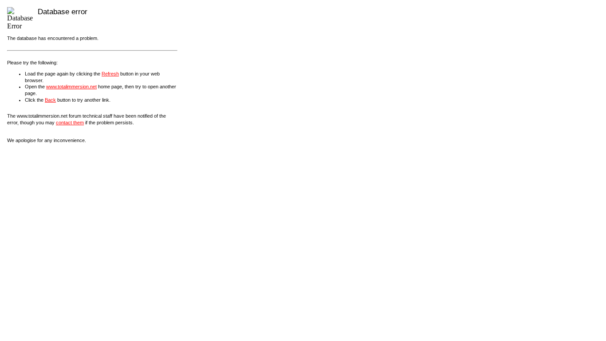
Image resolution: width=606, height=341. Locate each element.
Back (50, 100)
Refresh (110, 73)
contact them (70, 122)
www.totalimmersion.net (71, 86)
